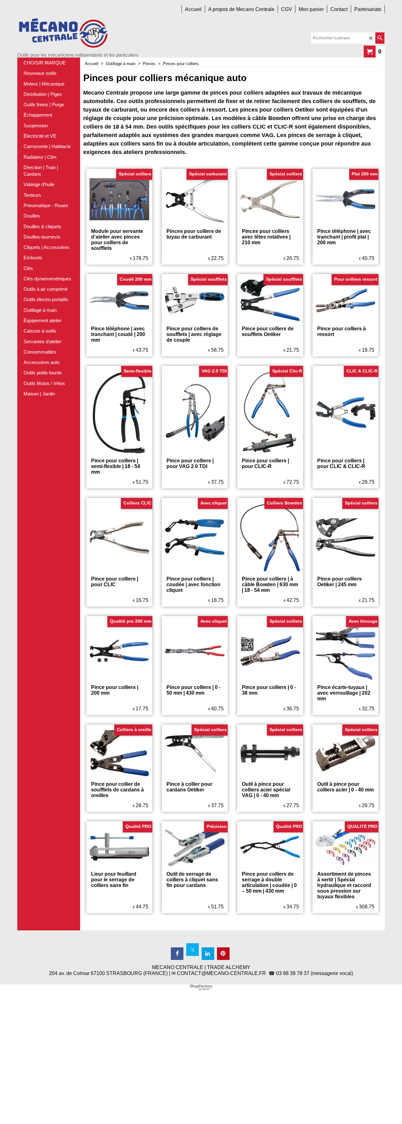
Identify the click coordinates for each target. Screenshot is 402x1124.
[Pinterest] (223, 953)
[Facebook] (177, 953)
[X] (192, 949)
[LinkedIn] (208, 953)
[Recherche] (379, 38)
